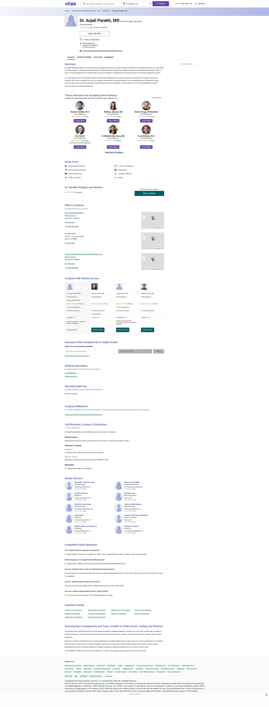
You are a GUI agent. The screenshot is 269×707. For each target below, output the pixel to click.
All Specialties (133, 671)
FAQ (76, 676)
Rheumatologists (99, 671)
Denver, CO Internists (142, 614)
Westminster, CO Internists (120, 610)
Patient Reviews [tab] (84, 57)
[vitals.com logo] (70, 3)
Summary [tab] (71, 57)
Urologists (110, 671)
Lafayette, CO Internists (73, 610)
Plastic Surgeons (192, 668)
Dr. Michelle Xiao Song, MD (113, 136)
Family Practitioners (174, 665)
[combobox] (101, 3)
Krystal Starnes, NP (98, 293)
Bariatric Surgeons (89, 665)
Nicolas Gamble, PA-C (80, 112)
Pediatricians (181, 668)
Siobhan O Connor (131, 526)
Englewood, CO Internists (97, 617)
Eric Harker (80, 136)
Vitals (162, 228)
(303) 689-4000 (73, 268)
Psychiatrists (77, 671)
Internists (79, 668)
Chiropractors (111, 665)
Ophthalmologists (127, 668)
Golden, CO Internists (118, 614)
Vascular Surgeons (121, 671)
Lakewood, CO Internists (73, 617)
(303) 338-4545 (73, 226)
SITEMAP (83, 676)
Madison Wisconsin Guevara (86, 526)
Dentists (120, 665)
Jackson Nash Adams (132, 504)
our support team (116, 651)
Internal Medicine (71, 373)
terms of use (100, 683)
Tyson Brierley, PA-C (146, 136)
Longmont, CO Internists (96, 614)
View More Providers (114, 152)
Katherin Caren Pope (83, 504)
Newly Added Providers (147, 671)
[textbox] (101, 3)
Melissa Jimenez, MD (113, 112)
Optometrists (139, 668)
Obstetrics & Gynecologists (102, 668)
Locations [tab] (97, 57)
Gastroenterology (71, 376)
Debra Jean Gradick (132, 482)
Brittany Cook (129, 493)
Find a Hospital (160, 671)
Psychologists (87, 671)
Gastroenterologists (188, 665)
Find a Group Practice (173, 671)
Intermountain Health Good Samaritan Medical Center (102, 51)
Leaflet (151, 228)
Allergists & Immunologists (73, 665)
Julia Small (79, 515)
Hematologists (69, 668)
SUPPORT (69, 676)
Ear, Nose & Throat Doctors (144, 665)
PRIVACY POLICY (95, 676)
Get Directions (70, 222)
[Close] (266, 695)
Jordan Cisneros (81, 493)
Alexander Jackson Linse (84, 482)
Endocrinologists (160, 665)
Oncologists (116, 668)
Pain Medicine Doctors (168, 668)
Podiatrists (68, 671)
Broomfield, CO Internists (97, 610)
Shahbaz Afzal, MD (147, 293)
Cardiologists (101, 665)
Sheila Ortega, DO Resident (146, 112)
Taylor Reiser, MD (122, 293)
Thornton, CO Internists (143, 610)
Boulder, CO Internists (72, 614)
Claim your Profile (135, 21)
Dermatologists (129, 665)
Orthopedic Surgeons (152, 668)
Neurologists (88, 668)
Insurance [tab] (109, 57)
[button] (152, 218)
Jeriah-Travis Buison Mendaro (136, 515)
